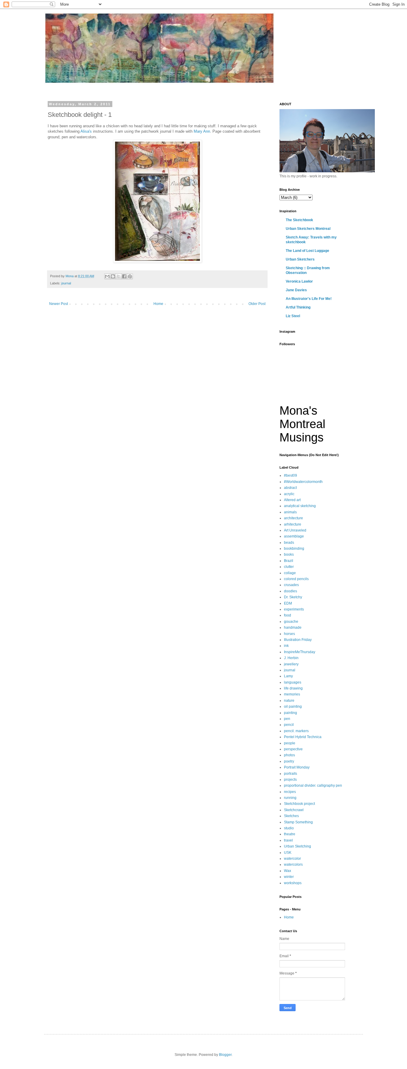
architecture (293, 518)
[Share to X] (119, 276)
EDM (288, 603)
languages (292, 682)
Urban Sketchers (300, 259)
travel (288, 840)
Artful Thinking (298, 307)
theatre (289, 834)
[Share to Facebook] (124, 276)
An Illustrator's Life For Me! (309, 299)
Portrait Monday (297, 767)
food (287, 615)
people (289, 743)
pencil (289, 725)
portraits (290, 773)
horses (289, 634)
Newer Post (58, 304)
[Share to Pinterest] (130, 276)
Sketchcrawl (294, 810)
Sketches (291, 816)
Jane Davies (296, 290)
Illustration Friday (298, 640)
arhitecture (292, 524)
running (290, 798)
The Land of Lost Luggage (307, 251)
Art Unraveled (295, 530)
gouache (291, 621)
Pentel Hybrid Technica (302, 737)
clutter (289, 567)
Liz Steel (293, 316)
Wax (287, 871)
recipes (290, 792)
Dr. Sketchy (293, 597)
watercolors (293, 864)
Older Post (256, 304)
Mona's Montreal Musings (302, 424)
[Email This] (107, 276)
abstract (290, 488)
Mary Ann (202, 131)
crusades (291, 585)
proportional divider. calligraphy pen (313, 785)
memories (292, 694)
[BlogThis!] (113, 276)
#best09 (290, 475)
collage (290, 573)
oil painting (293, 706)
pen (287, 719)
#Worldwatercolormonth (303, 482)
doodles (290, 591)
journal (66, 283)
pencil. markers (296, 731)
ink (286, 646)
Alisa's (86, 131)
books (289, 554)
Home (158, 304)
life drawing (293, 688)
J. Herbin (291, 658)
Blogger (225, 1055)
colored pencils (296, 579)
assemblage (294, 536)
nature (289, 700)
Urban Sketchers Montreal (308, 229)
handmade (293, 627)
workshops (293, 883)
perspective (293, 749)
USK (287, 852)
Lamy (288, 676)
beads (289, 542)
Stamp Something (298, 822)
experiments (294, 609)
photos (289, 755)
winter (289, 877)
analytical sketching (300, 506)
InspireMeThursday (299, 652)
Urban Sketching (297, 846)
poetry (289, 761)
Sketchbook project (299, 804)
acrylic (289, 494)
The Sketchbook (299, 220)
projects (290, 779)
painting (290, 713)
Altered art (292, 500)
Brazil (288, 561)
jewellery (291, 664)
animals (290, 512)
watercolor (292, 858)
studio (289, 828)
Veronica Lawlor (299, 281)
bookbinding (294, 548)
